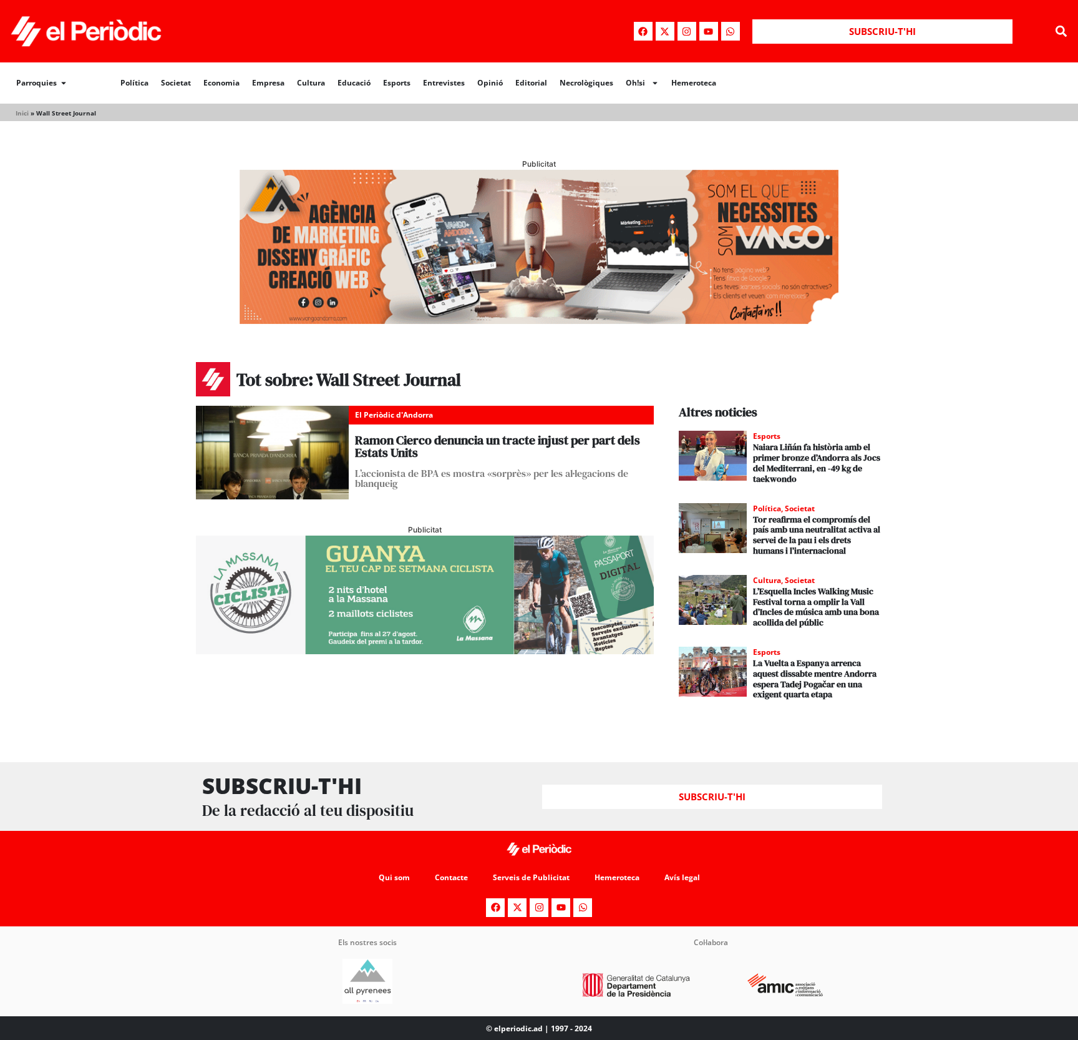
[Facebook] (643, 31)
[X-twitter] (665, 31)
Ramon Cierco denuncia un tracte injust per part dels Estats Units (497, 446)
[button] (1061, 31)
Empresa (268, 82)
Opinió (490, 82)
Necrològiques (586, 82)
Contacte (451, 877)
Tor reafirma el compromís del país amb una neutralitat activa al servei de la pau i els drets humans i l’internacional (816, 535)
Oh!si (635, 82)
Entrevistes (444, 82)
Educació (354, 82)
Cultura (311, 82)
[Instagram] (686, 31)
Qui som (394, 877)
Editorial (531, 82)
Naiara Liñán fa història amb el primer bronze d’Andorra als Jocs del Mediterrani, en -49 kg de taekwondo (816, 462)
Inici (22, 113)
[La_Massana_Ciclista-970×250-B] (425, 650)
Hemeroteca (693, 82)
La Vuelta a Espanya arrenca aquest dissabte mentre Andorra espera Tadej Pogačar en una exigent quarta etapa (814, 678)
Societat (176, 82)
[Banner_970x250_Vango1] (539, 320)
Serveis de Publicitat (531, 877)
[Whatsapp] (730, 31)
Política (134, 82)
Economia (221, 82)
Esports (396, 82)
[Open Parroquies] (63, 83)
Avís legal (682, 877)
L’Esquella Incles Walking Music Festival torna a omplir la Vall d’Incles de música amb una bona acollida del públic (816, 607)
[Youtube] (708, 31)
